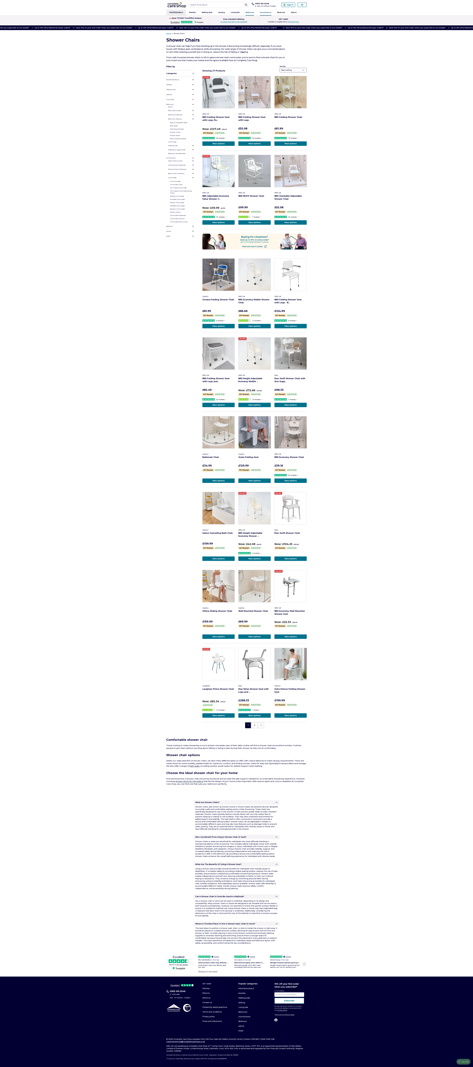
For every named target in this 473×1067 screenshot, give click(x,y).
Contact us (207, 1002)
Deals (171, 18)
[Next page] (261, 725)
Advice (294, 12)
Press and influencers (212, 1021)
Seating (221, 12)
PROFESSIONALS (176, 12)
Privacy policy (208, 1016)
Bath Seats (174, 126)
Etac (276, 375)
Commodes (172, 142)
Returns (206, 993)
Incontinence (265, 12)
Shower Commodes (177, 202)
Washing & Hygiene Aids (176, 150)
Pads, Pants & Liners (175, 161)
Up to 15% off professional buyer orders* (45, 28)
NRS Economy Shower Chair (289, 457)
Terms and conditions (212, 1012)
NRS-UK (205, 114)
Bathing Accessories (175, 115)
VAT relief (206, 984)
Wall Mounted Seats (177, 129)
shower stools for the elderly (189, 781)
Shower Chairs (179, 33)
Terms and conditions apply (285, 1014)
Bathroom (250, 12)
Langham (206, 686)
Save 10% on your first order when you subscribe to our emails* (96, 28)
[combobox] (218, 5)
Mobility (192, 12)
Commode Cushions (177, 218)
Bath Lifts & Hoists (174, 110)
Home (168, 33)
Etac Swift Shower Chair (287, 533)
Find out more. (293, 22)
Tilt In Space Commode (178, 188)
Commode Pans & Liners (178, 222)
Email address (279, 991)
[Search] (246, 4)
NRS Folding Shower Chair (288, 117)
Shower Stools (175, 135)
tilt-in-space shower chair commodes (222, 57)
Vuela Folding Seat (248, 457)
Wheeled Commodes (177, 206)
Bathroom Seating (174, 119)
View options (218, 144)
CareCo (205, 296)
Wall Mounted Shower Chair (253, 611)
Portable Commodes (177, 199)
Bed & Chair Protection (176, 173)
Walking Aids (207, 12)
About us (206, 998)
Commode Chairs (176, 184)
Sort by (283, 66)
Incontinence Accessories (176, 165)
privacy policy (282, 1010)
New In (170, 107)
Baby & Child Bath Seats (178, 123)
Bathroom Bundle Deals (176, 153)
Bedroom (281, 12)
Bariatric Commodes (177, 209)
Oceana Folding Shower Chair (218, 299)
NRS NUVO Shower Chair (251, 196)
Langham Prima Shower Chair (218, 689)
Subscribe (289, 1001)
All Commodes (175, 181)
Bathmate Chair (210, 457)
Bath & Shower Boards (178, 139)
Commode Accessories (178, 215)
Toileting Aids (172, 145)
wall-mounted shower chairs (186, 57)
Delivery (206, 988)
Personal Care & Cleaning (177, 169)
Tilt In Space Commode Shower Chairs (181, 192)
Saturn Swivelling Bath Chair (217, 533)
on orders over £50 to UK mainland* (233, 22)
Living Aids (235, 12)
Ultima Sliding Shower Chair (217, 611)
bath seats (195, 766)
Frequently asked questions (214, 1007)
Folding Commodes (177, 196)
